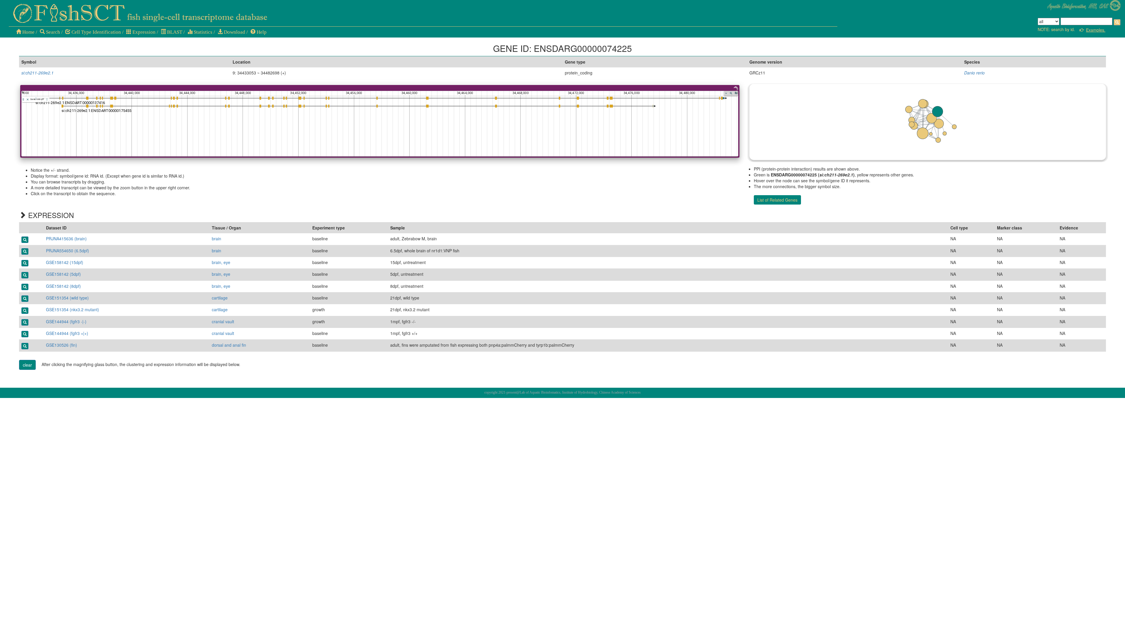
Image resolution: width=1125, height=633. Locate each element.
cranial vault (223, 321)
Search (52, 32)
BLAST (174, 32)
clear (27, 365)
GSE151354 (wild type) (67, 298)
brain (216, 238)
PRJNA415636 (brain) (66, 238)
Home (28, 32)
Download (234, 32)
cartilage (220, 298)
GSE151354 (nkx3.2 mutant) (72, 309)
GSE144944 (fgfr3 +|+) (67, 333)
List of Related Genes (777, 200)
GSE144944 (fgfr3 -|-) (66, 321)
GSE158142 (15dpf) (64, 262)
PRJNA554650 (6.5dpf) (67, 250)
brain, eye (221, 262)
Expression (143, 32)
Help (261, 32)
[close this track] (27, 99)
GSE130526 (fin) (61, 345)
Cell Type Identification (95, 32)
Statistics (202, 32)
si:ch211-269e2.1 (37, 73)
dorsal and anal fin (229, 345)
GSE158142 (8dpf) (63, 286)
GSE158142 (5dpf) (63, 274)
